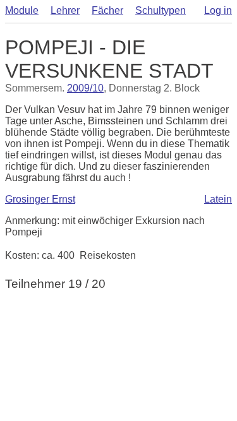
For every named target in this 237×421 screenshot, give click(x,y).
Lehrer (65, 10)
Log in (218, 10)
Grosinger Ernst (40, 199)
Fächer (107, 10)
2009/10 (85, 88)
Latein (218, 199)
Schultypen (160, 10)
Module (22, 10)
